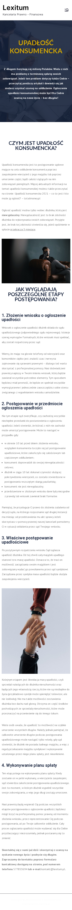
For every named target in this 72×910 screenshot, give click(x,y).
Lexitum (16, 8)
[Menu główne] (66, 10)
